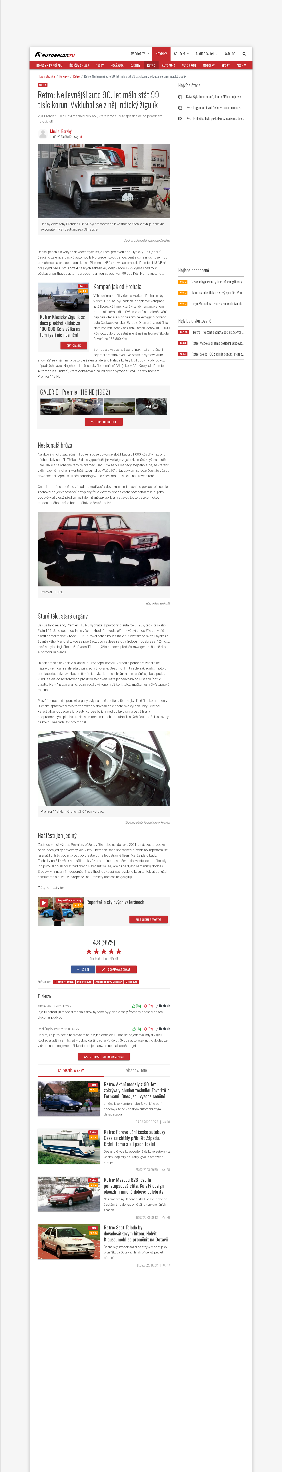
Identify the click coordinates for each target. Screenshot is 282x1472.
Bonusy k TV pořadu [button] (49, 65)
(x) (138, 1005)
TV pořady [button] (137, 53)
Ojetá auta (131, 981)
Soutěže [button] (179, 53)
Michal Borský (61, 131)
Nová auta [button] (117, 65)
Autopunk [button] (168, 65)
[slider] (103, 950)
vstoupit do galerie (103, 422)
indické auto (84, 981)
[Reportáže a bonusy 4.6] (61, 911)
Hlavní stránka (46, 76)
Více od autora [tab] (137, 1070)
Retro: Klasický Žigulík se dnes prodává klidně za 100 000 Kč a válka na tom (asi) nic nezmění (62, 325)
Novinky (64, 76)
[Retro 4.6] (69, 1242)
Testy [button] (100, 65)
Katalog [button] (230, 53)
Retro (76, 76)
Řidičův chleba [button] (79, 65)
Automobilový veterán (108, 981)
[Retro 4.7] (69, 1098)
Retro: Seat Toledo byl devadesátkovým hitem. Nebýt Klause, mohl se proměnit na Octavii (136, 1233)
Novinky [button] (161, 53)
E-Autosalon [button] (205, 53)
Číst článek (74, 345)
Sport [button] (226, 65)
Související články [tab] (71, 1070)
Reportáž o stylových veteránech (115, 901)
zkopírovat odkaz (118, 969)
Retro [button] (151, 65)
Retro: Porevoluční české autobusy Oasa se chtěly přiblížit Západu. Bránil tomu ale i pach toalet (134, 1137)
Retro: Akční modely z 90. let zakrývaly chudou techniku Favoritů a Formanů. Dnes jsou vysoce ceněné (136, 1090)
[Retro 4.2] (63, 297)
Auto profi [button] (189, 65)
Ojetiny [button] (135, 65)
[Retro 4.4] (69, 1146)
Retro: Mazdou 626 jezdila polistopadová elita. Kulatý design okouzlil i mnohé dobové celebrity (134, 1185)
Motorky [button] (208, 65)
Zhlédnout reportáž (148, 919)
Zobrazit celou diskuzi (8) (106, 1056)
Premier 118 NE (64, 981)
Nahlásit (164, 1005)
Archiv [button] (241, 65)
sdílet (85, 969)
